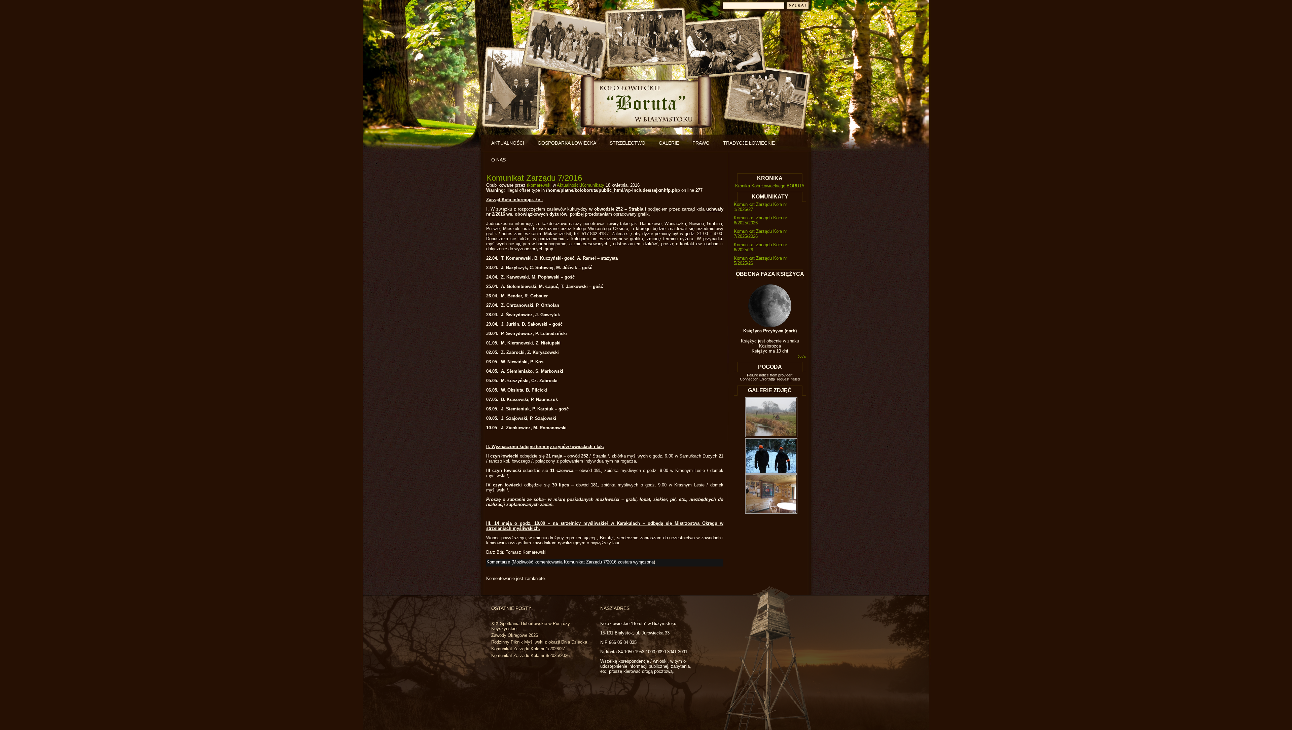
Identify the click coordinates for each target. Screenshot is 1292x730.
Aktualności (507, 143)
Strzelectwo (627, 143)
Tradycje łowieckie (749, 143)
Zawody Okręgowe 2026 (514, 635)
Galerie (669, 143)
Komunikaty (592, 185)
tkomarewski (539, 185)
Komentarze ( (570, 561)
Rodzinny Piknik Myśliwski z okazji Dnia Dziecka (539, 642)
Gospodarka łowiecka (567, 143)
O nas (498, 159)
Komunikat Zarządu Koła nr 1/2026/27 (528, 648)
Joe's (802, 356)
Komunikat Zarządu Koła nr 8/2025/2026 (530, 655)
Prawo (701, 143)
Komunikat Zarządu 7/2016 (534, 177)
